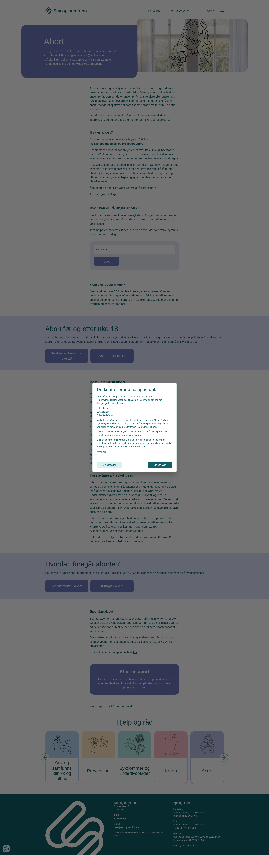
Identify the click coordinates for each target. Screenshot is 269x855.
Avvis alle (101, 452)
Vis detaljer (109, 464)
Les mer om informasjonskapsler (130, 446)
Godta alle (160, 464)
